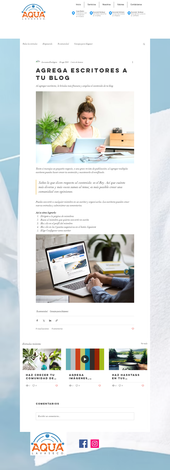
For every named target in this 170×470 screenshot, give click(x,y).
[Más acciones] (132, 62)
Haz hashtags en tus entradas (126, 376)
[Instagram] (95, 443)
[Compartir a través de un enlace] (56, 320)
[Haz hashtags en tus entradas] (128, 359)
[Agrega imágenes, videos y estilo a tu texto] (85, 359)
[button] (144, 44)
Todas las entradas (30, 44)
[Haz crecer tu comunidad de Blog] (42, 359)
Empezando (47, 44)
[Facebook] (83, 443)
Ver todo (144, 343)
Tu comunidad (63, 44)
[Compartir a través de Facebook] (37, 320)
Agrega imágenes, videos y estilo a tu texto (84, 376)
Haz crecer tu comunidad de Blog (40, 376)
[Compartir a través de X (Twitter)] (43, 320)
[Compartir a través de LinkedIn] (50, 320)
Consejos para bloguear (83, 44)
